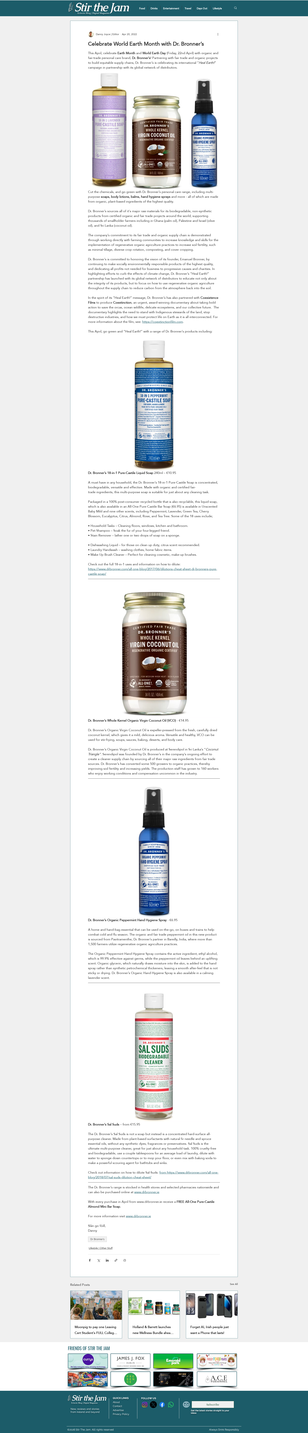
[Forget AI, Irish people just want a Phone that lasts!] (212, 1305)
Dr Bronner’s (97, 1239)
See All (234, 1284)
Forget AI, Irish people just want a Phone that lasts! (209, 1330)
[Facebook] (162, 1404)
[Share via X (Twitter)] (98, 1260)
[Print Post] (124, 1260)
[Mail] (186, 1404)
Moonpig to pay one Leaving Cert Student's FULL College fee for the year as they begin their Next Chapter (96, 1330)
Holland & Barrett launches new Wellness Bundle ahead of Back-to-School (152, 1330)
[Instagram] (144, 1404)
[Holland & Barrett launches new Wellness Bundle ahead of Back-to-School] (154, 1305)
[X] (153, 1404)
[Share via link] (116, 1260)
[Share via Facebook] (89, 1260)
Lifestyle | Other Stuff (100, 1248)
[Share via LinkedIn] (107, 1260)
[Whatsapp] (170, 1404)
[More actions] (218, 34)
